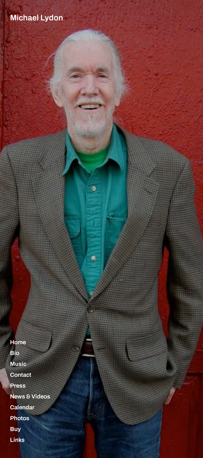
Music (18, 364)
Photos (19, 418)
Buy (15, 429)
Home (18, 342)
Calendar (22, 407)
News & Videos (30, 396)
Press (18, 386)
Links (17, 440)
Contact (20, 375)
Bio (14, 353)
